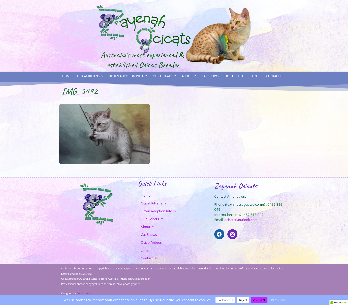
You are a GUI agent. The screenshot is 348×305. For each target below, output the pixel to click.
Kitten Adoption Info (126, 76)
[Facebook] (219, 234)
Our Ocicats (162, 76)
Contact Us (275, 76)
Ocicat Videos (235, 76)
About (187, 76)
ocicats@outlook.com (241, 219)
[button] (90, 76)
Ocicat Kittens (88, 76)
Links (256, 76)
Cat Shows (210, 76)
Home (66, 76)
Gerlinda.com (84, 293)
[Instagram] (232, 234)
